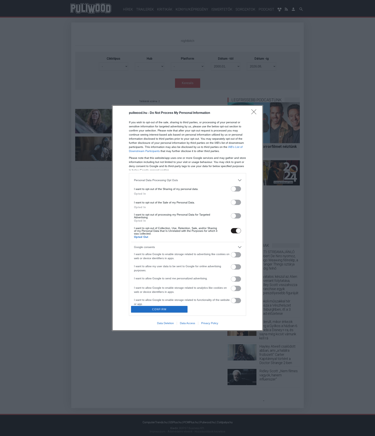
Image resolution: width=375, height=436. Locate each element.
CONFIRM (159, 309)
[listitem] (187, 180)
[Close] (255, 113)
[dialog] (187, 218)
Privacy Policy (209, 323)
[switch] (236, 188)
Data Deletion (165, 323)
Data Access (187, 323)
